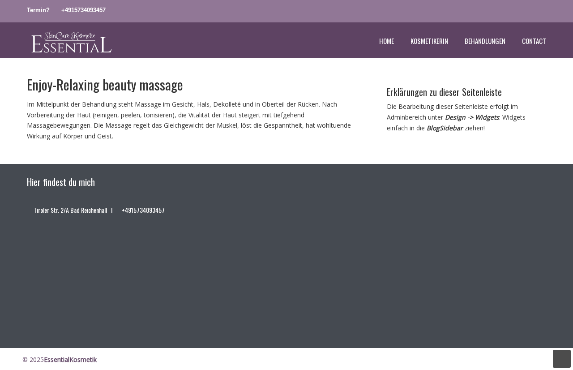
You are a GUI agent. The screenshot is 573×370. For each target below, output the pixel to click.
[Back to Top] (562, 359)
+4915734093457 (83, 10)
